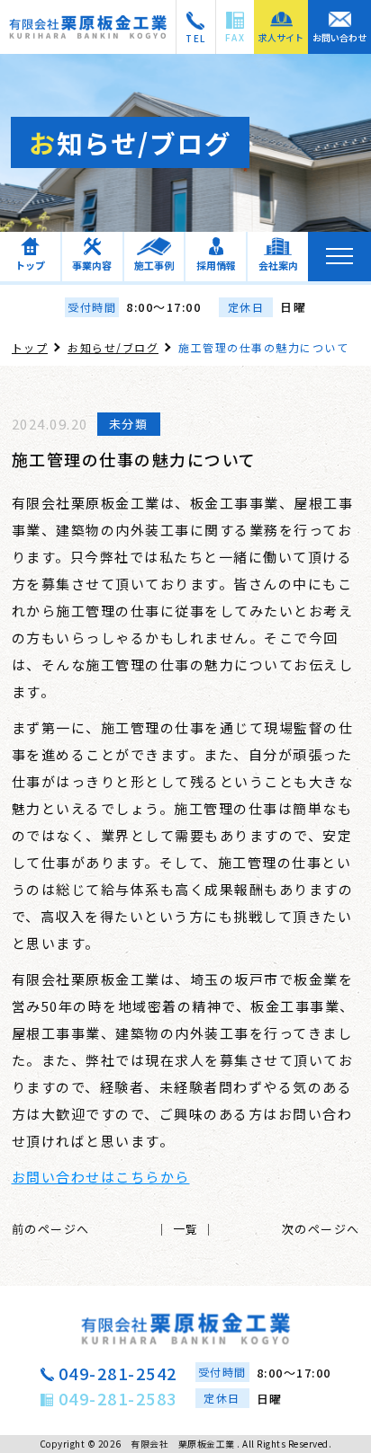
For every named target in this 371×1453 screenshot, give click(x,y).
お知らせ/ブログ (113, 347)
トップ (30, 347)
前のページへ (51, 1228)
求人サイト (280, 37)
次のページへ (321, 1228)
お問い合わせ (339, 37)
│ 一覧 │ (186, 1228)
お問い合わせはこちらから (101, 1176)
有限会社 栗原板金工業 (183, 1443)
